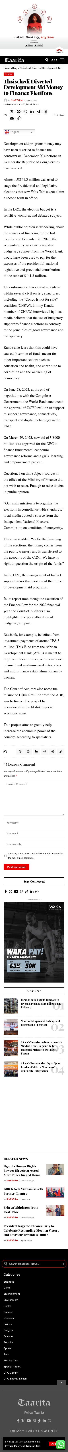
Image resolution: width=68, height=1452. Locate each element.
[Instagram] (21, 891)
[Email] (12, 118)
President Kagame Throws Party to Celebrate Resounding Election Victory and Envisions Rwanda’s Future (31, 1230)
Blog (14, 68)
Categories (12, 1274)
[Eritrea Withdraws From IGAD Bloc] (55, 1210)
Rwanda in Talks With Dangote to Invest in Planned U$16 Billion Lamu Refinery (41, 1003)
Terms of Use (33, 1446)
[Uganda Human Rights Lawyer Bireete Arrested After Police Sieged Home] (55, 1169)
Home (7, 68)
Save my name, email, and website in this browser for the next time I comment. (35, 855)
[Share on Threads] (45, 112)
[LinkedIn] (31, 891)
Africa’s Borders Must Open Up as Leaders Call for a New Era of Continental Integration (40, 1067)
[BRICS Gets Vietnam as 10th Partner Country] (55, 1192)
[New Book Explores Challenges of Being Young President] (11, 1027)
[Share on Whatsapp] (25, 112)
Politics (8, 74)
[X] (10, 891)
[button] (56, 1444)
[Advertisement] (34, 1118)
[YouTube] (16, 891)
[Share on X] (12, 112)
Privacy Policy (13, 1446)
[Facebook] (6, 891)
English (14, 132)
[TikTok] (26, 891)
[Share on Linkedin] (32, 112)
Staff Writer (17, 100)
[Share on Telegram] (39, 112)
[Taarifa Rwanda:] (14, 60)
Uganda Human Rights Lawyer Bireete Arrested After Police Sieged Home (22, 1170)
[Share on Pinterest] (18, 112)
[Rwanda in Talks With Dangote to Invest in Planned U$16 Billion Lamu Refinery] (11, 1006)
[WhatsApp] (37, 891)
